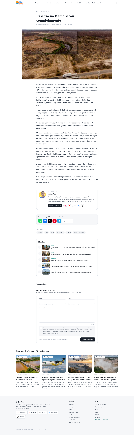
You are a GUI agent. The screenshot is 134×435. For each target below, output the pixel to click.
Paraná (49, 3)
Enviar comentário (87, 339)
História (79, 3)
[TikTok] (73, 205)
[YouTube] (69, 205)
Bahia (66, 3)
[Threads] (82, 205)
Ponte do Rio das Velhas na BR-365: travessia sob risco (27, 378)
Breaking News (39, 3)
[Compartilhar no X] (50, 221)
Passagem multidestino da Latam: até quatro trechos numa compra (80, 378)
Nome (41, 298)
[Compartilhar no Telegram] (59, 221)
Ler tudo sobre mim (55, 205)
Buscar (97, 409)
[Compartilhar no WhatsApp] (40, 221)
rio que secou (60, 232)
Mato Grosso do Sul (74, 422)
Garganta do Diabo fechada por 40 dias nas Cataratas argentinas (105, 378)
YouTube (33, 412)
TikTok (43, 412)
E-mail (70, 298)
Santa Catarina (58, 3)
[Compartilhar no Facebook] (45, 221)
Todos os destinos (97, 3)
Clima (46, 232)
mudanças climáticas (79, 232)
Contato (97, 417)
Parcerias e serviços (101, 419)
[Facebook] (78, 205)
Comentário (42, 308)
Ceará (72, 3)
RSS (96, 412)
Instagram (23, 412)
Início (37, 11)
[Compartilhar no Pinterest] (55, 221)
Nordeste (39, 232)
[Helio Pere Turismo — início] (19, 3)
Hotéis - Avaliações (74, 417)
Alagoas (71, 404)
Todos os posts (99, 407)
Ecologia (68, 232)
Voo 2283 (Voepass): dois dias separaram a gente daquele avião (53, 378)
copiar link (69, 221)
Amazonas (72, 407)
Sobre (97, 414)
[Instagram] (65, 205)
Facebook (54, 412)
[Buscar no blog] (116, 3)
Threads (22, 416)
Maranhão (87, 3)
